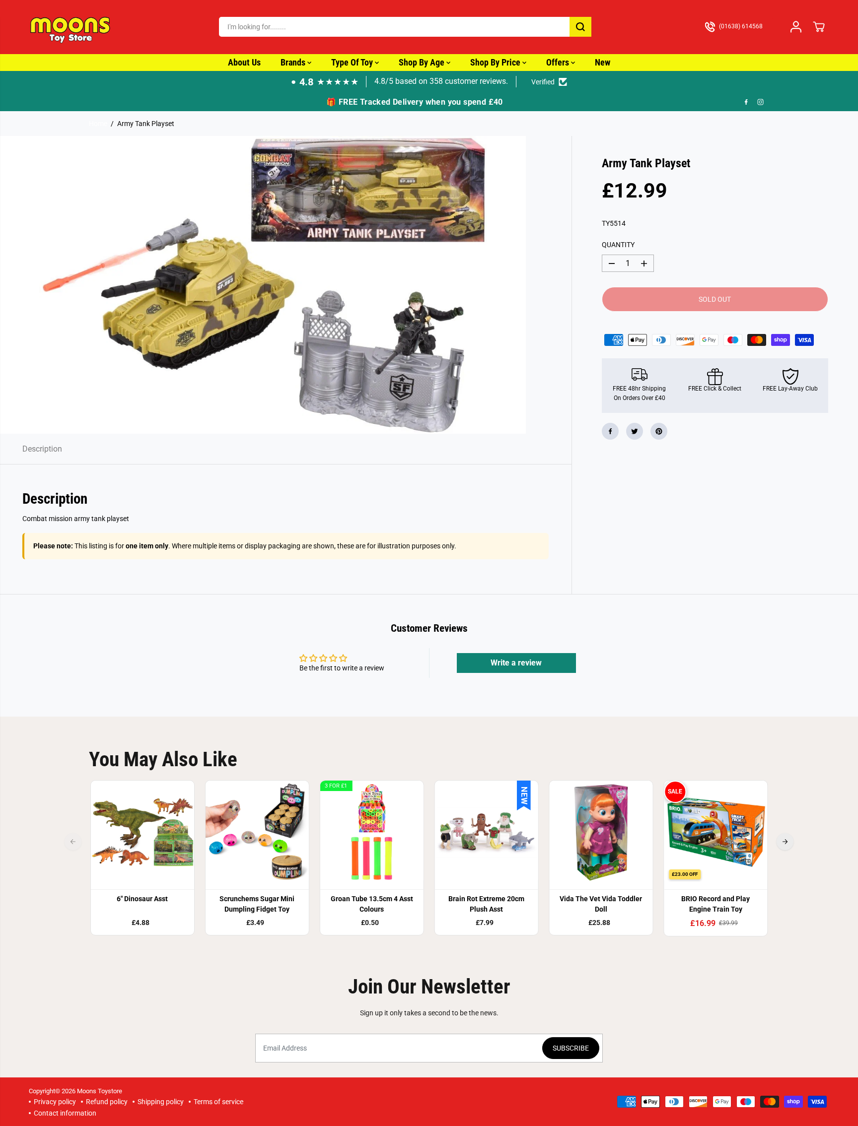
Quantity (618, 245)
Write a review (516, 662)
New (602, 62)
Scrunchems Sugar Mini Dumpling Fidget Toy (256, 904)
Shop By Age (422, 62)
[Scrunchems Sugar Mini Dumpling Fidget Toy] (257, 832)
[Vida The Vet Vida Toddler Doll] (601, 832)
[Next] (785, 841)
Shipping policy (161, 1102)
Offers (558, 62)
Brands (294, 62)
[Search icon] (580, 27)
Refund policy (107, 1102)
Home (98, 124)
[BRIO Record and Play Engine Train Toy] (716, 832)
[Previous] (73, 841)
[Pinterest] (658, 431)
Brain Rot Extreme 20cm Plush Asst (486, 904)
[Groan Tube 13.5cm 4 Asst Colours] (372, 832)
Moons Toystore (99, 1091)
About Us (244, 62)
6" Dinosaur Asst (142, 899)
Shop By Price (496, 62)
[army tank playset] (263, 285)
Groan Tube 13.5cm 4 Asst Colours (372, 904)
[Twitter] (634, 431)
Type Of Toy (353, 62)
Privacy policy (55, 1102)
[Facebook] (746, 102)
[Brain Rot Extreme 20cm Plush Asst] (486, 832)
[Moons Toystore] (71, 27)
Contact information (65, 1113)
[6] (143, 832)
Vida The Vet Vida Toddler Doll (601, 904)
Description (42, 449)
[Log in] (796, 26)
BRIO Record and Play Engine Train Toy (715, 904)
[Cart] (818, 26)
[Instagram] (761, 102)
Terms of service (218, 1102)
